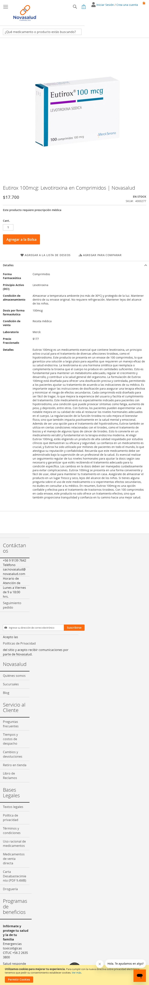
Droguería (10, 889)
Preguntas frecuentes (11, 724)
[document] (75, 975)
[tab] (74, 265)
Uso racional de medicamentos (14, 843)
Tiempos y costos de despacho (10, 739)
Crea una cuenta (127, 5)
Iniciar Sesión (105, 5)
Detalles (8, 265)
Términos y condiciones (12, 830)
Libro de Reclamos (10, 775)
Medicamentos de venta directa (14, 858)
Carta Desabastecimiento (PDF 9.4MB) (14, 876)
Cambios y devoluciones (12, 754)
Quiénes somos (14, 676)
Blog (6, 693)
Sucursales (11, 684)
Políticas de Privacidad (19, 643)
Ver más (76, 972)
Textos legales (13, 807)
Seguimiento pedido (12, 605)
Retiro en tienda (14, 765)
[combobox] (42, 32)
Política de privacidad (10, 817)
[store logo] (25, 13)
